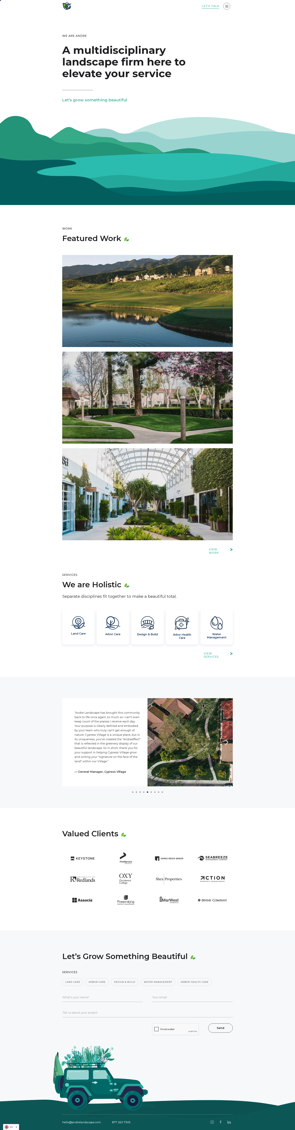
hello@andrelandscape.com (81, 1122)
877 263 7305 (121, 1122)
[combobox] (11, 1127)
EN (11, 1127)
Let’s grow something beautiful (94, 100)
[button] (68, 742)
